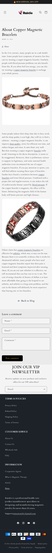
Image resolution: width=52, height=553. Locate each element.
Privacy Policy (11, 405)
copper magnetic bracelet (25, 70)
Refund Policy (11, 411)
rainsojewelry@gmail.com (24, 513)
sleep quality (15, 144)
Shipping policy (40, 547)
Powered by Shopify (28, 544)
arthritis (16, 253)
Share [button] (6, 46)
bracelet (37, 150)
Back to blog (28, 300)
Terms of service (26, 547)
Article (7, 483)
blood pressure (38, 184)
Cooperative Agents (13, 471)
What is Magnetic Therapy (16, 477)
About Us (9, 438)
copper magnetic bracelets (29, 250)
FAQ (7, 455)
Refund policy (42, 544)
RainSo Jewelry (16, 544)
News (7, 488)
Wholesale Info (11, 450)
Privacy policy (14, 547)
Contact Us (9, 444)
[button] (5, 12)
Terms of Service (12, 422)
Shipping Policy (11, 417)
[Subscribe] (44, 389)
